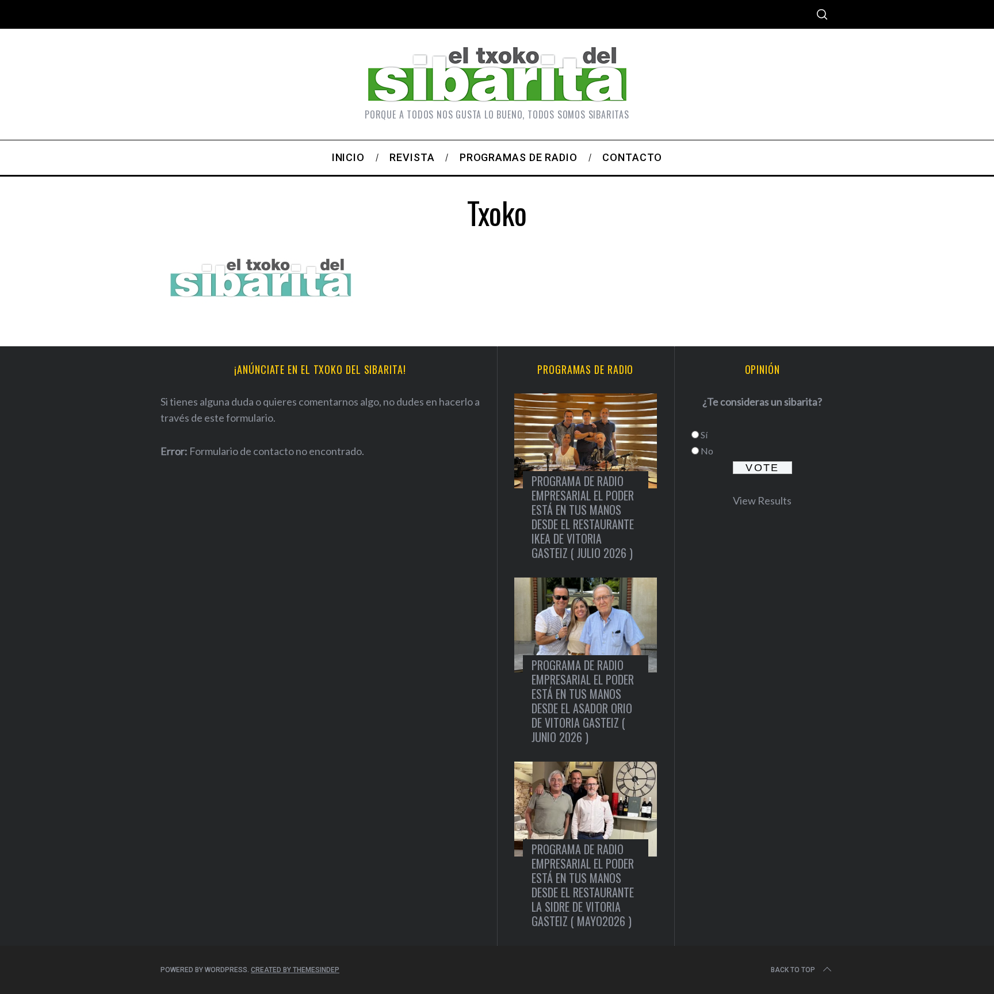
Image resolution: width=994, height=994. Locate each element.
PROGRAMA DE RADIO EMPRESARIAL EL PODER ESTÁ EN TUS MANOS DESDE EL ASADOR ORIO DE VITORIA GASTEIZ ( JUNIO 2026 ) (583, 701)
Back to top (793, 970)
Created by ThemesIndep (295, 970)
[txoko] (261, 303)
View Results (762, 500)
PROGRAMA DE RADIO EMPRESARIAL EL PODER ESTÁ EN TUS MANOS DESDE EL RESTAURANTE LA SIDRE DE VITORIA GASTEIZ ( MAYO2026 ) (583, 885)
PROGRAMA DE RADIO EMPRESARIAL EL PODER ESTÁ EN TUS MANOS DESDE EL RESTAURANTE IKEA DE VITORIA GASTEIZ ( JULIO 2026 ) (583, 516)
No (707, 450)
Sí (704, 434)
